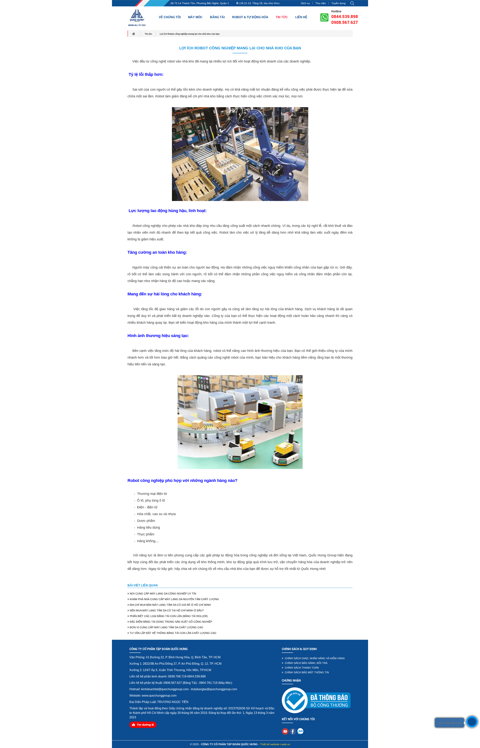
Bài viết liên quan (143, 585)
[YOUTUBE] (285, 731)
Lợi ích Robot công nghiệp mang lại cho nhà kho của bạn (240, 48)
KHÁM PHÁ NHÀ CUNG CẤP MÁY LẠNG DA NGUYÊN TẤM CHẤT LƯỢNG (174, 599)
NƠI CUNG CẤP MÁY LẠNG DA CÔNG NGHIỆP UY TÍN (162, 593)
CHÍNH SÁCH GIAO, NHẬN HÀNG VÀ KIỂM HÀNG (314, 658)
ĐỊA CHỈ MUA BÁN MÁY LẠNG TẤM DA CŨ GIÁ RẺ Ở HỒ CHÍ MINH (170, 604)
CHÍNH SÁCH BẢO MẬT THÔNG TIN (306, 672)
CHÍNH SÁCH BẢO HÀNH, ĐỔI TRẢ (305, 662)
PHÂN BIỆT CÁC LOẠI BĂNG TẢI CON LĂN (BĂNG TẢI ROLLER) (168, 616)
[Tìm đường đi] (143, 724)
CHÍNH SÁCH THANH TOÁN (301, 667)
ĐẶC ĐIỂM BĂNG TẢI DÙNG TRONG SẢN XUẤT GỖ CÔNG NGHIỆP (170, 621)
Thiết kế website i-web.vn (275, 744)
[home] (137, 17)
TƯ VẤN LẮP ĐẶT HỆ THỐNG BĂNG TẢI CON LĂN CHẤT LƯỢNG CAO (172, 632)
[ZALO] (300, 731)
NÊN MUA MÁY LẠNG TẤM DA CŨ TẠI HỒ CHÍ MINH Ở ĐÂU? (166, 610)
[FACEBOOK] (293, 731)
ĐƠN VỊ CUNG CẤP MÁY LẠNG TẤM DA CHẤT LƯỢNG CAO (166, 627)
